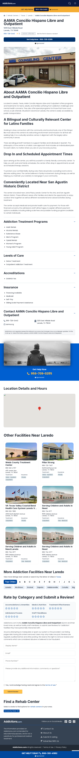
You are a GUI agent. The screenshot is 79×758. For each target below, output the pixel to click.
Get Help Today (39, 753)
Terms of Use (48, 747)
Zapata (40, 587)
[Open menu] (75, 3)
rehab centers (36, 706)
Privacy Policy (61, 747)
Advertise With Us (51, 741)
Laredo (30, 16)
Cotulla (65, 587)
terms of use (50, 685)
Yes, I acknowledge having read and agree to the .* (31, 685)
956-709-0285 (41, 374)
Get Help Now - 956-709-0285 (39, 39)
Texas (23, 16)
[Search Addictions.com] (69, 3)
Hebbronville (52, 587)
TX (11, 30)
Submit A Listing (50, 737)
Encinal (30, 587)
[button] (39, 408)
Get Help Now (27, 9)
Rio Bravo (19, 587)
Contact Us (48, 729)
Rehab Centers (13, 16)
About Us (47, 733)
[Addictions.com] (4, 16)
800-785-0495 (41, 9)
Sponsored (54, 9)
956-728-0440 (9, 34)
